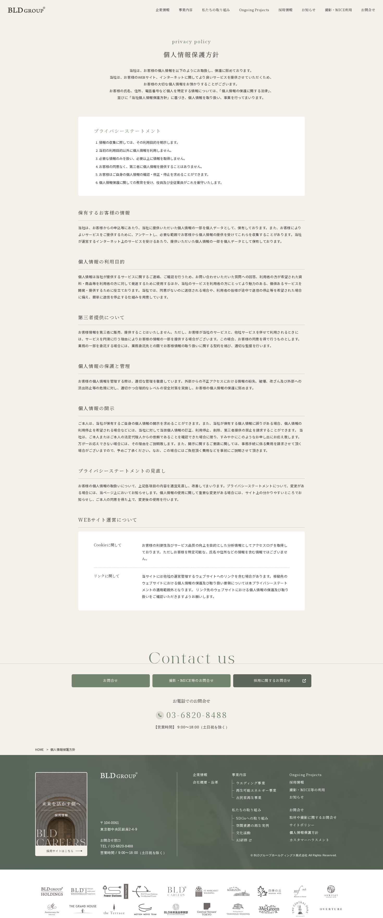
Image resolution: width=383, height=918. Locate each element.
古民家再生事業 (249, 797)
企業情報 (200, 774)
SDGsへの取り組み (252, 818)
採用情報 (296, 782)
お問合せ (110, 680)
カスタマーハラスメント (309, 839)
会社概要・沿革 (205, 782)
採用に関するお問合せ (272, 680)
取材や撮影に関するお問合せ (313, 817)
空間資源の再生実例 (252, 825)
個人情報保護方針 (304, 832)
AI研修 (242, 840)
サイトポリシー (302, 824)
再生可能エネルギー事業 (256, 790)
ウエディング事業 (250, 782)
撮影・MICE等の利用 (307, 789)
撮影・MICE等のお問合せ (191, 680)
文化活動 (243, 832)
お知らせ (296, 797)
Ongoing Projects (305, 774)
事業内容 (239, 774)
